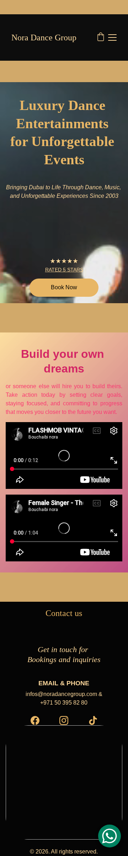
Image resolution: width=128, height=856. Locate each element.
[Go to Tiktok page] (93, 720)
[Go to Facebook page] (35, 720)
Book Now (64, 287)
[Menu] (112, 37)
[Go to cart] (100, 37)
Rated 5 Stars (64, 269)
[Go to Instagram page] (63, 720)
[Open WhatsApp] (109, 836)
